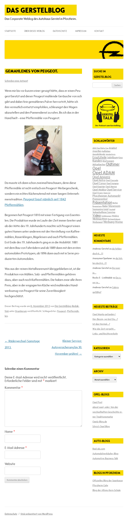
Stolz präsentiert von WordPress (36, 513)
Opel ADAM (103, 172)
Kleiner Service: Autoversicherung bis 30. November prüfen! (67, 347)
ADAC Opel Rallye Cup (100, 148)
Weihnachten (99, 218)
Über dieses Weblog (34, 30)
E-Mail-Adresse (16, 448)
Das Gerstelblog (35, 10)
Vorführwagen (106, 216)
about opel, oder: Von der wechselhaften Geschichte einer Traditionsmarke (107, 412)
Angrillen (97, 151)
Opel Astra (98, 180)
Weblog (115, 215)
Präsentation (102, 202)
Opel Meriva (111, 186)
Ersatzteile (99, 157)
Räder (105, 206)
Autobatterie (111, 154)
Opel (96, 168)
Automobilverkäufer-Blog (105, 453)
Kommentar (14, 388)
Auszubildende (98, 154)
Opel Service (114, 189)
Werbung (108, 222)
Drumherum (21, 311)
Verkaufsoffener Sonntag (103, 212)
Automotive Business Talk (105, 458)
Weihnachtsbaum (114, 219)
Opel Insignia (112, 183)
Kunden (97, 161)
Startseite (10, 30)
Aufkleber (106, 151)
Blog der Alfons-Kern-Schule (106, 490)
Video (96, 215)
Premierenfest (100, 199)
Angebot (113, 147)
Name (10, 432)
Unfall (105, 209)
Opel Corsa (99, 183)
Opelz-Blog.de (99, 421)
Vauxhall (112, 209)
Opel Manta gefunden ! (104, 314)
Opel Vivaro (97, 192)
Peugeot (61, 311)
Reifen (115, 203)
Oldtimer (113, 164)
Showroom (114, 206)
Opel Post (97, 402)
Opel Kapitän (98, 186)
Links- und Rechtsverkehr (105, 333)
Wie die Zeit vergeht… (104, 328)
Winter (119, 222)
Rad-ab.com (98, 448)
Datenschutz (60, 30)
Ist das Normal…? (101, 323)
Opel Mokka (99, 189)
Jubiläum (112, 157)
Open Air (106, 193)
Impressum (80, 30)
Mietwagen (108, 160)
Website (10, 464)
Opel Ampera (101, 177)
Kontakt (99, 30)
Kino (120, 157)
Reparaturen (97, 206)
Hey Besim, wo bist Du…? (105, 319)
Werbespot (97, 222)
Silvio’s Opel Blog (101, 426)
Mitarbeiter (99, 164)
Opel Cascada (112, 180)
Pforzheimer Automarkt (106, 196)
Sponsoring (97, 209)
